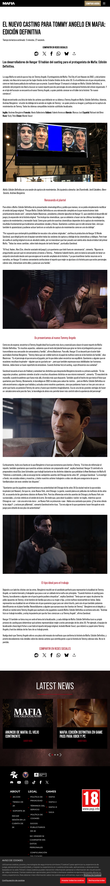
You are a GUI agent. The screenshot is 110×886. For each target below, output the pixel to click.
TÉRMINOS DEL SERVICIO (37, 808)
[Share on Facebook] (51, 54)
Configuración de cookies (38, 854)
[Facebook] (40, 782)
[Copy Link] (74, 54)
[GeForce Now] (40, 775)
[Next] (61, 755)
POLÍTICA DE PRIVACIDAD (36, 799)
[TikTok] (34, 782)
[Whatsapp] (58, 54)
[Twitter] (47, 782)
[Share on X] (44, 54)
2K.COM (16, 797)
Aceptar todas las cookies (73, 880)
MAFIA (52, 797)
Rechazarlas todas (97, 880)
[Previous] (49, 755)
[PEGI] (91, 800)
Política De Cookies (92, 875)
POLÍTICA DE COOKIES (36, 816)
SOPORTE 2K (19, 811)
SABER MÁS (27, 740)
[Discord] (11, 782)
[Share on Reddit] (36, 54)
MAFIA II (52, 802)
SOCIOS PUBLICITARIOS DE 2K (37, 827)
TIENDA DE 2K (18, 804)
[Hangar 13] (25, 775)
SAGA (51, 812)
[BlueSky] (67, 54)
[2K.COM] (14, 775)
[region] (55, 871)
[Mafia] (9, 3)
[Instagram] (26, 782)
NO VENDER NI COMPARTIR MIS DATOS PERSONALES (37, 842)
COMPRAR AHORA (93, 3)
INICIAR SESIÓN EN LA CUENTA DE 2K (18, 821)
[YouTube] (19, 782)
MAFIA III (53, 807)
